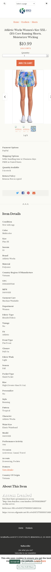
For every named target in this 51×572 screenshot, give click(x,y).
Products (25, 22)
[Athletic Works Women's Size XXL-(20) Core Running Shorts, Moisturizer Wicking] (28, 97)
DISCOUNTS (25, 48)
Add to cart (25, 63)
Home (16, 22)
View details (7, 470)
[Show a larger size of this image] (18, 128)
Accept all (15, 562)
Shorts (35, 22)
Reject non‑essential (32, 562)
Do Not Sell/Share (26, 567)
